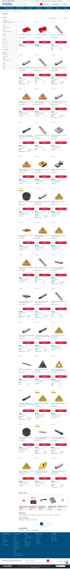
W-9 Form (15, 550)
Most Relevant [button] (53, 18)
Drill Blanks (27, 530)
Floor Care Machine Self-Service (18, 555)
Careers (3, 537)
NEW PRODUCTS (39, 8)
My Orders (15, 539)
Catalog (49, 1)
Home (3, 11)
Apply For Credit (16, 544)
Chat (46, 1)
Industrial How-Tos (38, 543)
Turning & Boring (13, 11)
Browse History (37, 1)
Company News (4, 539)
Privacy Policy (40, 562)
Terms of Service (45, 562)
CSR (3, 543)
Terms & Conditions (33, 567)
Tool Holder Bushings (34, 530)
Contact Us (42, 1)
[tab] (62, 18)
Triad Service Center (27, 543)
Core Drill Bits (21, 530)
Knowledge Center (54, 1)
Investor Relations (5, 541)
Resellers (26, 539)
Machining (7, 11)
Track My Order (16, 541)
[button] (63, 1)
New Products (38, 539)
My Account (15, 537)
